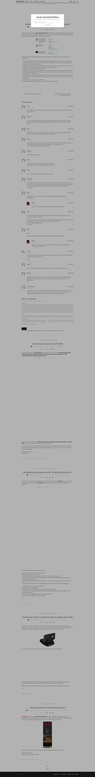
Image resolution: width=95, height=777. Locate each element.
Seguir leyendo (47, 24)
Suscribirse (57, 21)
